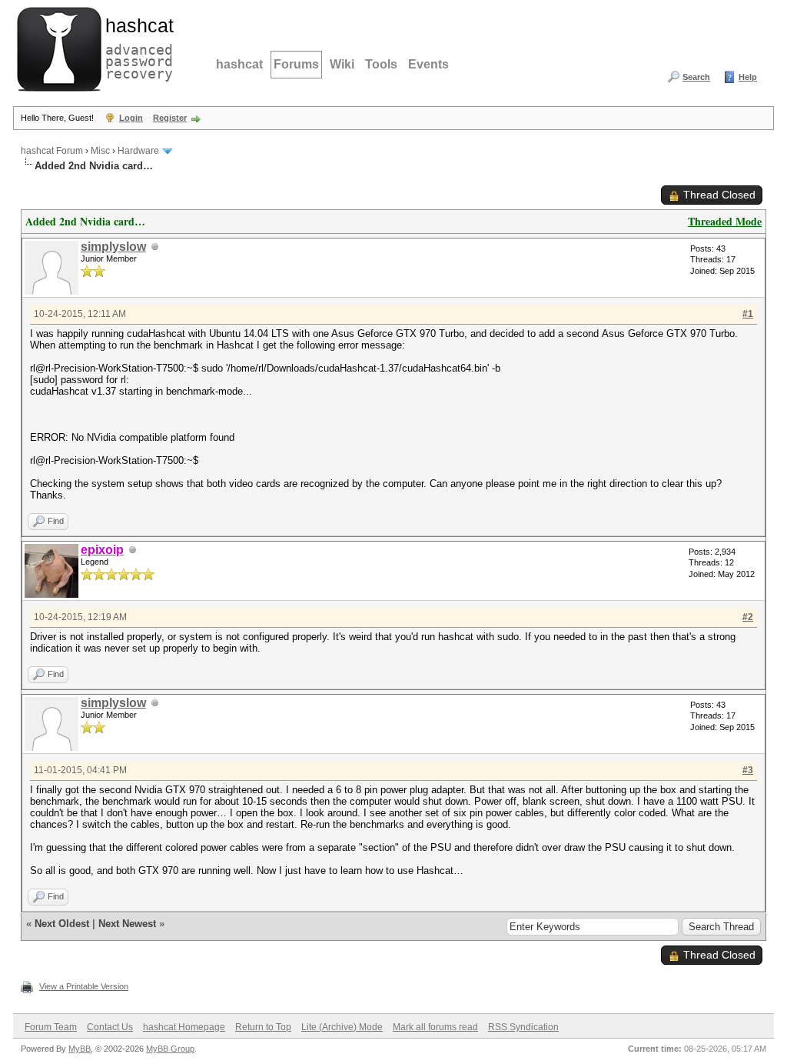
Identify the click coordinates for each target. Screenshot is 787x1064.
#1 (747, 314)
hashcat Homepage (184, 1027)
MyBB (79, 1048)
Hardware (138, 150)
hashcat (239, 64)
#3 (747, 770)
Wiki (342, 64)
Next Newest (127, 923)
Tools (381, 64)
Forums (296, 64)
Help (748, 77)
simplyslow (113, 246)
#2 (747, 617)
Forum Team (51, 1027)
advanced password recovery (136, 47)
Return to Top (263, 1027)
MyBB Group (170, 1048)
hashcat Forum (52, 150)
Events (428, 64)
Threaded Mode (725, 221)
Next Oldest (62, 923)
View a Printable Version (83, 986)
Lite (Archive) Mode (342, 1027)
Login (131, 117)
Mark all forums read (435, 1027)
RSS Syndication (523, 1027)
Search (696, 77)
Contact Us (110, 1027)
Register (170, 117)
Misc (100, 150)
